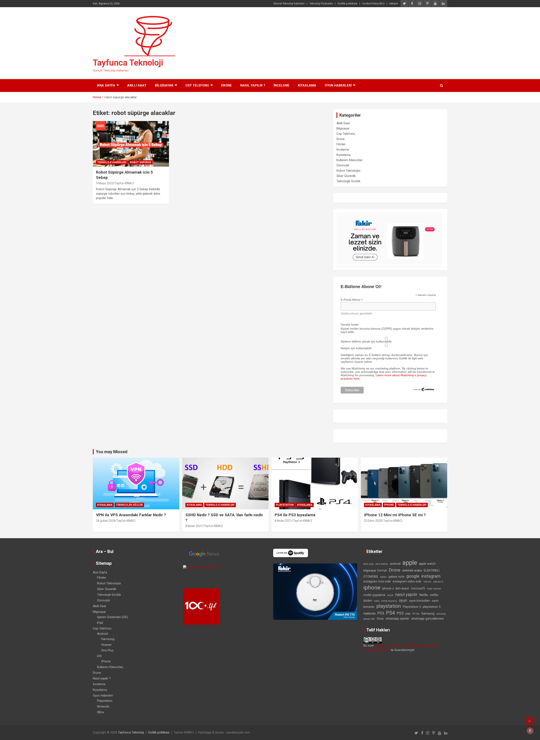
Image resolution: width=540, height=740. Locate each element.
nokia (376, 601)
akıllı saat (368, 564)
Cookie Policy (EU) (373, 3)
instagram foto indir (377, 581)
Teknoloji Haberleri (111, 162)
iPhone (389, 504)
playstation (388, 606)
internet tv (438, 581)
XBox (100, 712)
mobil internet (434, 588)
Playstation (285, 504)
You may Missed (111, 451)
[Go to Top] (529, 721)
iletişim (393, 3)
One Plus (107, 650)
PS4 (390, 613)
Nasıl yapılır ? (252, 85)
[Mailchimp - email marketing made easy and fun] (424, 389)
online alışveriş (389, 601)
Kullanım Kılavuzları (349, 160)
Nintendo (103, 706)
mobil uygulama (374, 595)
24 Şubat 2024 (105, 520)
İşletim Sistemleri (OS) (112, 617)
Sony (380, 618)
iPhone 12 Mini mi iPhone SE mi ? (395, 514)
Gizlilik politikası (347, 3)
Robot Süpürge (140, 162)
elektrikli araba (412, 570)
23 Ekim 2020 (373, 520)
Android (102, 634)
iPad (100, 623)
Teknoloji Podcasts (321, 3)
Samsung (107, 639)
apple (409, 562)
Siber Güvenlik (346, 176)
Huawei (106, 645)
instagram (430, 576)
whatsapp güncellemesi (427, 618)
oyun (403, 600)
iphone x (388, 588)
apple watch (427, 564)
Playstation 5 (412, 607)
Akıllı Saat (136, 85)
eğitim (383, 577)
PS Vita (415, 613)
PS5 (400, 613)
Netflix (423, 595)
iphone (371, 587)
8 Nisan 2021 (193, 526)
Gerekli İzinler (350, 324)
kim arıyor (402, 588)
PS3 (380, 613)
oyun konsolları (419, 601)
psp (407, 613)
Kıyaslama (307, 85)
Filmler (341, 144)
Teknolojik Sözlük (348, 181)
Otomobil (342, 165)
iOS (99, 656)
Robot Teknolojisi (348, 171)
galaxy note (396, 576)
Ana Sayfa (106, 85)
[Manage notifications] (530, 730)
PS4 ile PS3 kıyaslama (295, 514)
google (412, 576)
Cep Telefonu (197, 85)
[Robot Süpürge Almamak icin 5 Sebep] (131, 144)
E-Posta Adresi (352, 300)
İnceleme (281, 85)
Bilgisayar (164, 85)
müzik (390, 595)
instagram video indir (407, 581)
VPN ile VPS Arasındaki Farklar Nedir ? (131, 514)
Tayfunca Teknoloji (128, 63)
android (395, 564)
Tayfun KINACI (124, 183)
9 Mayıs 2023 (104, 183)
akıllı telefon (381, 564)
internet (427, 581)
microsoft (418, 588)
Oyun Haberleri (338, 85)
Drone (226, 85)
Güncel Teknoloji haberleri (289, 3)
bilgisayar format (375, 570)
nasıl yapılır (406, 594)
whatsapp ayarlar (397, 618)
